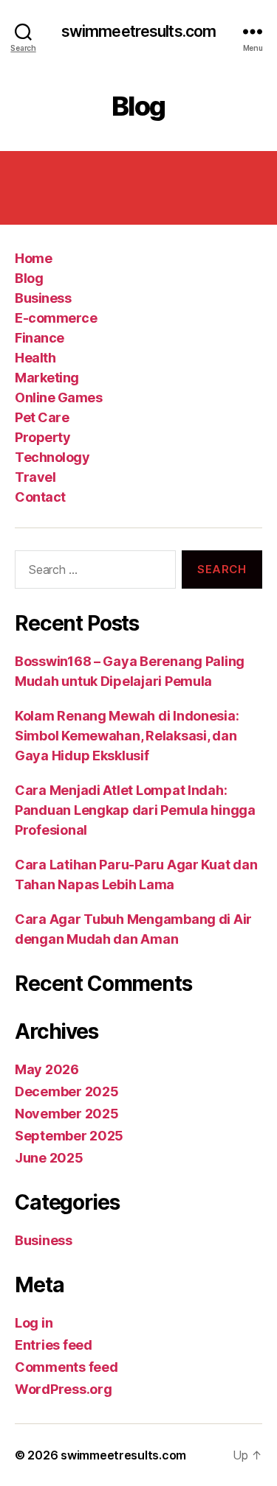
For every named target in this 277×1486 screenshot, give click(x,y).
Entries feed (53, 1345)
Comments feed (66, 1367)
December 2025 (67, 1091)
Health (35, 357)
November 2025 (67, 1113)
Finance (39, 338)
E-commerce (56, 318)
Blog (29, 278)
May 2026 (47, 1069)
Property (42, 437)
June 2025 (49, 1158)
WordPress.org (63, 1389)
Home (33, 258)
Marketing (47, 377)
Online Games (58, 397)
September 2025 (69, 1135)
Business (43, 298)
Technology (52, 457)
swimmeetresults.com (138, 31)
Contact (40, 497)
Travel (35, 477)
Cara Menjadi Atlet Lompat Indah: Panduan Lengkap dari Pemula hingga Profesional (135, 810)
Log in (33, 1323)
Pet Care (42, 417)
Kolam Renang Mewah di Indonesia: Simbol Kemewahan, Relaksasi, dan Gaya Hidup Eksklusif (127, 735)
